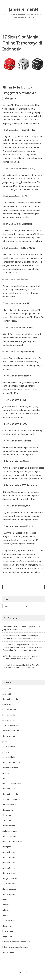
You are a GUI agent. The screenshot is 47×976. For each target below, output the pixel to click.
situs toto (6, 773)
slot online (6, 926)
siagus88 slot (7, 936)
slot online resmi (9, 826)
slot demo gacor (9, 889)
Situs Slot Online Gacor (11, 799)
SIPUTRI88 (6, 688)
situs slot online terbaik (11, 762)
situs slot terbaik (9, 873)
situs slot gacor (8, 789)
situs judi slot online (10, 699)
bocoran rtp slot (9, 710)
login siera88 (7, 931)
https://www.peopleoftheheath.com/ (17, 941)
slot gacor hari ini (9, 804)
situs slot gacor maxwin (12, 841)
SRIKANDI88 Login (10, 725)
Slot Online (6, 815)
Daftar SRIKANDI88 (10, 731)
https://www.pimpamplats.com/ (15, 947)
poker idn (6, 741)
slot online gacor (9, 836)
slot (4, 778)
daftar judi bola (8, 746)
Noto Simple (26, 972)
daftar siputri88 (8, 920)
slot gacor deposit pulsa (12, 783)
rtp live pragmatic (9, 831)
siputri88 (5, 899)
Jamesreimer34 (23, 9)
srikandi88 (6, 905)
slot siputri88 (7, 847)
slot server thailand (10, 768)
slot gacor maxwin (9, 878)
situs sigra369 (8, 952)
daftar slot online (9, 883)
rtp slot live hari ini (9, 704)
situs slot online (8, 736)
